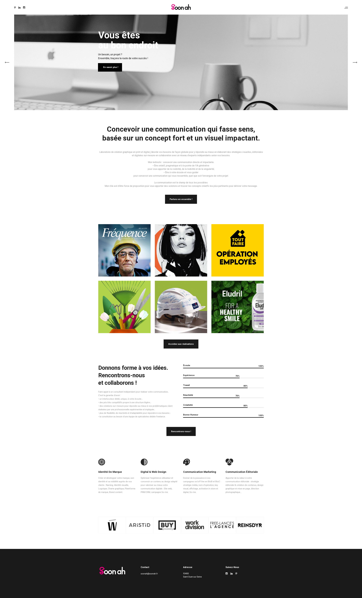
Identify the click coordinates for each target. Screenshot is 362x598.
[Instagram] (24, 7)
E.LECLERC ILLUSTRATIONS (124, 306)
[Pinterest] (15, 7)
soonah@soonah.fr (149, 574)
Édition (124, 252)
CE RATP (124, 247)
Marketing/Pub (238, 254)
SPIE (181, 304)
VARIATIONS (181, 248)
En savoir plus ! (110, 67)
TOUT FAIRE (237, 247)
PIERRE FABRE (237, 304)
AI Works (181, 254)
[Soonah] (180, 7)
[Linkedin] (19, 7)
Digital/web (237, 311)
